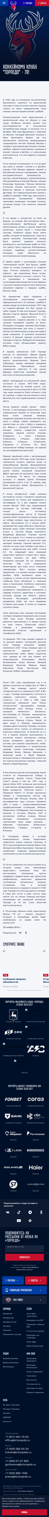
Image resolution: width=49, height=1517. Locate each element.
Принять (24, 1512)
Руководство (8, 1318)
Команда (7, 1308)
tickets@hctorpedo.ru (18, 1452)
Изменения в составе (12, 1334)
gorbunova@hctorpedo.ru (20, 1464)
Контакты (7, 1421)
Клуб (5, 1400)
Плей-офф (31, 1342)
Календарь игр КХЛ (35, 1320)
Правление (8, 1314)
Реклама (6, 1413)
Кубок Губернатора (35, 1346)
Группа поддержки (35, 1372)
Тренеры (7, 1326)
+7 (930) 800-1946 (16, 1473)
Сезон (29, 1308)
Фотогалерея (8, 1367)
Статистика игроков (35, 1331)
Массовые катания (35, 1388)
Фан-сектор (31, 1380)
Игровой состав (9, 1322)
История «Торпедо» (11, 1405)
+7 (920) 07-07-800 (17, 1460)
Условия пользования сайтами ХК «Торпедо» (19, 1494)
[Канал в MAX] (30, 1220)
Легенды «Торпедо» (11, 1409)
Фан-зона (31, 1353)
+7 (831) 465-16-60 (17, 1436)
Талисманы (31, 1376)
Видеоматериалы (10, 1358)
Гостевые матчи (33, 1384)
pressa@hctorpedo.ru (18, 1476)
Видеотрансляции (11, 1362)
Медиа (6, 1353)
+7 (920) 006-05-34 (17, 1448)
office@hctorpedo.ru (17, 1440)
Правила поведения (35, 1392)
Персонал (7, 1330)
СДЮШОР (7, 1417)
